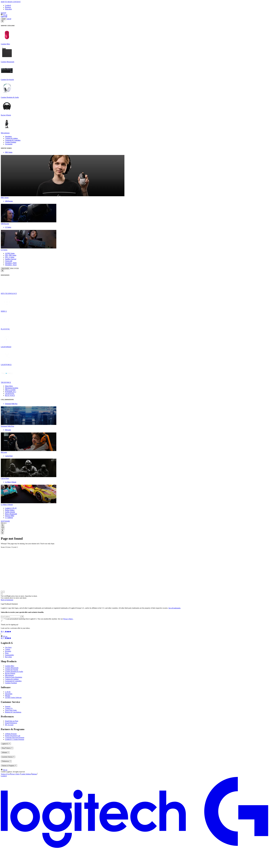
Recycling (8, 657)
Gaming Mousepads (11, 668)
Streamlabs (8, 694)
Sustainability (9, 655)
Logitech (8, 5)
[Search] (2, 525)
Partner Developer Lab (12, 736)
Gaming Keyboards (11, 670)
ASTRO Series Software (13, 697)
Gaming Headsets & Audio (14, 671)
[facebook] (6, 632)
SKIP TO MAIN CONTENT (11, 2)
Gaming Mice (9, 666)
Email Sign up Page (11, 721)
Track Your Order (11, 710)
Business (8, 7)
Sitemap (34, 774)
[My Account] (2, 530)
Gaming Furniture (11, 683)
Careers (7, 649)
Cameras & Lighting (12, 679)
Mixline (7, 696)
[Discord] (10, 632)
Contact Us (9, 708)
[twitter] (4, 632)
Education (8, 9)
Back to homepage (7, 600)
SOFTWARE (5, 521)
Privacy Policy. (68, 619)
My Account (9, 725)
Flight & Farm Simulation (13, 677)
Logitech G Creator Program (14, 739)
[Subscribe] (22, 616)
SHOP (4, 19)
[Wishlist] (3, 528)
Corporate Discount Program (14, 737)
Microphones (9, 675)
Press (7, 653)
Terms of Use (5, 774)
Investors (8, 651)
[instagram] (2, 632)
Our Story (8, 647)
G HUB (7, 692)
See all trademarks (174, 608)
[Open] (2, 533)
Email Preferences (11, 723)
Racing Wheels (10, 673)
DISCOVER (5, 268)
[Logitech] (4, 17)
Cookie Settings (25, 774)
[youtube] (8, 632)
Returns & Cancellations (13, 712)
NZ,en (5, 15)
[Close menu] (2, 21)
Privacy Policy (15, 774)
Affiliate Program (11, 734)
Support (3, 13)
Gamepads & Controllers (13, 681)
